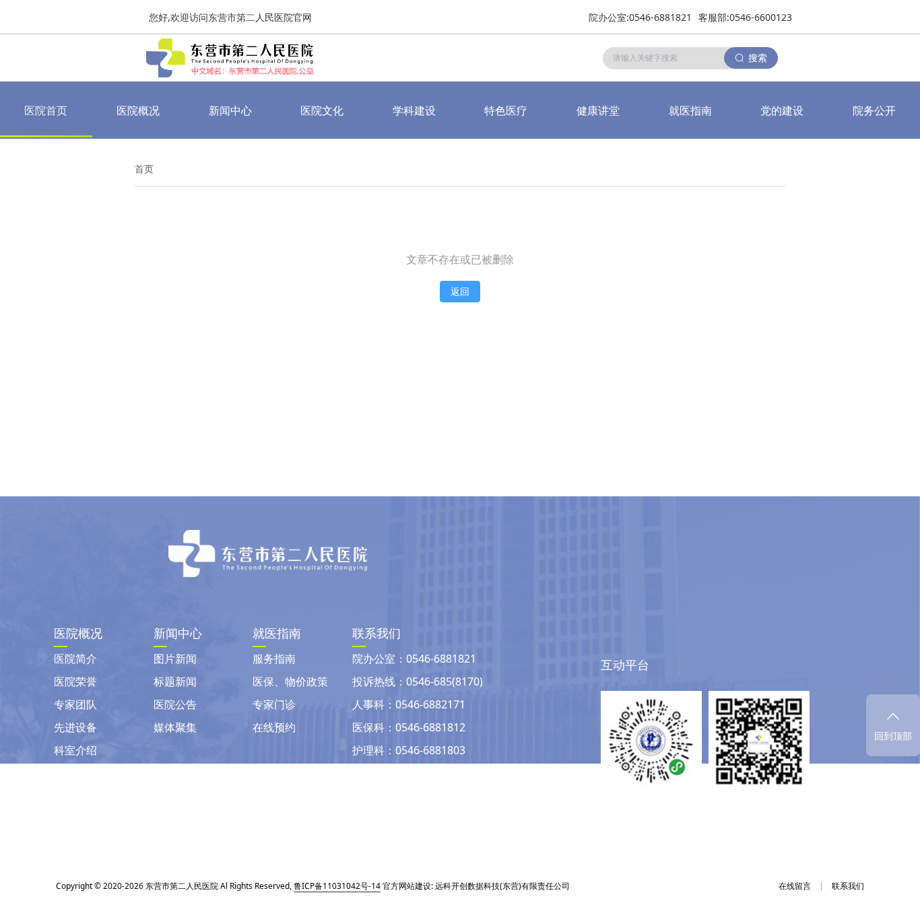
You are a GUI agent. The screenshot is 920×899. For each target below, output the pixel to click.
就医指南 (690, 110)
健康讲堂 (598, 110)
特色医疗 (505, 110)
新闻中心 (230, 110)
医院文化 (321, 110)
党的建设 (781, 110)
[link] (144, 169)
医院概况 (138, 110)
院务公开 (874, 110)
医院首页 (45, 110)
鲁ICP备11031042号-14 (337, 886)
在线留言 (795, 886)
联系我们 (848, 886)
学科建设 (414, 110)
